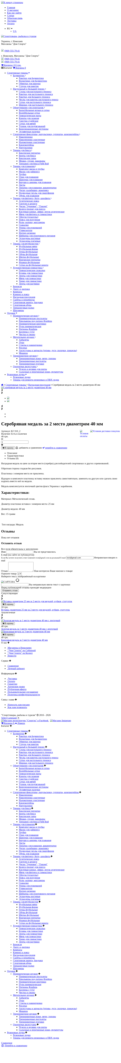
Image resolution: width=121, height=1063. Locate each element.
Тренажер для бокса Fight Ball (34, 163)
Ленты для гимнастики (30, 275)
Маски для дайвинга (29, 171)
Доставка (11, 21)
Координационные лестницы (33, 129)
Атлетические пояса (29, 201)
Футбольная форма (28, 249)
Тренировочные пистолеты (32, 361)
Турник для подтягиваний (32, 126)
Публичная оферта (16, 689)
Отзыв (4, 571)
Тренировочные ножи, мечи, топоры (37, 358)
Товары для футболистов (26, 243)
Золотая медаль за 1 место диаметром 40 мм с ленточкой (29, 629)
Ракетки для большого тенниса (34, 97)
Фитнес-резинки (27, 233)
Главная (11, 7)
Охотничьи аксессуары (25, 366)
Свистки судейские (28, 121)
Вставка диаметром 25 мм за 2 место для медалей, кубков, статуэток (35, 610)
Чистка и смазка (27, 334)
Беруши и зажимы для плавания (35, 182)
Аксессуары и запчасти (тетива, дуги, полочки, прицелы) (48, 350)
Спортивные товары (17, 73)
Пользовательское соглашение (22, 692)
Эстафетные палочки (29, 131)
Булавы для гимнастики (31, 273)
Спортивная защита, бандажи (28, 302)
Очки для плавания (28, 177)
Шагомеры (18, 310)
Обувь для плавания (29, 195)
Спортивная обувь (22, 305)
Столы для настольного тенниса (35, 91)
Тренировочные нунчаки (31, 364)
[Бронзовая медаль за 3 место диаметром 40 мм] (25, 631)
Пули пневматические (30, 326)
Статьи (10, 15)
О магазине (13, 10)
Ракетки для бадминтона (31, 78)
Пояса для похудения (29, 219)
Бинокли (17, 286)
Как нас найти (14, 13)
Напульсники (25, 147)
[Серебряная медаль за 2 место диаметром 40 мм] (26, 387)
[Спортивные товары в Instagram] (60, 720)
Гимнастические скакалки (32, 270)
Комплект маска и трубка (31, 169)
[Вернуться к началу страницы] (12, 2)
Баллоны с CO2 (27, 332)
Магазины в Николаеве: (19, 647)
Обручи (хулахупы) (28, 217)
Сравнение (13, 666)
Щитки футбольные (29, 257)
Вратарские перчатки (29, 259)
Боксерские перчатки (29, 153)
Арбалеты (24, 340)
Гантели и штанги (28, 203)
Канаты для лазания (29, 118)
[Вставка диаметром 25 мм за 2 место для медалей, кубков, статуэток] (36, 601)
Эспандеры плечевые (29, 241)
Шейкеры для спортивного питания (37, 235)
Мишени (23, 353)
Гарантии (12, 684)
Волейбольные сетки (29, 113)
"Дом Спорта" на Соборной (21, 650)
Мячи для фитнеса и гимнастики (35, 214)
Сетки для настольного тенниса (35, 102)
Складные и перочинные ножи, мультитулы (41, 372)
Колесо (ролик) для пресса (32, 209)
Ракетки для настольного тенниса (36, 94)
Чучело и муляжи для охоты (33, 369)
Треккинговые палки (23, 307)
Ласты (22, 185)
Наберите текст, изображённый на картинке (23, 576)
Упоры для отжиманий (30, 227)
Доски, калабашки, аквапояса (34, 190)
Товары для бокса (22, 150)
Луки (21, 342)
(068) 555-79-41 (12, 59)
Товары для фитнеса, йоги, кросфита (32, 198)
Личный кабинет (16, 668)
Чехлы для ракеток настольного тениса (38, 99)
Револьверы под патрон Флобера (35, 321)
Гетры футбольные (28, 251)
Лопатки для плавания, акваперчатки (38, 187)
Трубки (22, 174)
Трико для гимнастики (30, 281)
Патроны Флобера (28, 329)
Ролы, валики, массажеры (32, 222)
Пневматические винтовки (32, 324)
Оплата (10, 23)
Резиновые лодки (16, 374)
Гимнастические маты (30, 115)
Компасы (17, 291)
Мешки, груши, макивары (32, 161)
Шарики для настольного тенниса (36, 105)
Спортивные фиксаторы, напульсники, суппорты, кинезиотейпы (46, 134)
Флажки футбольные (29, 262)
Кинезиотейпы (26, 145)
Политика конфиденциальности (23, 694)
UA (15, 31)
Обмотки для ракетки (30, 83)
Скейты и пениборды (24, 299)
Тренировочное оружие (25, 356)
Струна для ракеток (29, 86)
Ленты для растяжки (29, 283)
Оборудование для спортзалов (28, 107)
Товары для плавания (24, 166)
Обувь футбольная (28, 254)
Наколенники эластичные (32, 139)
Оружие (11, 313)
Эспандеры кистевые (29, 238)
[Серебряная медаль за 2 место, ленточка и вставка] (8, 401)
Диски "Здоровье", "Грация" (33, 206)
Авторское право (16, 686)
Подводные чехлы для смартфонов (36, 193)
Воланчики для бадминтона (33, 81)
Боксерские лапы (27, 158)
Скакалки (24, 225)
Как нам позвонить (17, 707)
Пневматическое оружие (25, 315)
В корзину (9, 448)
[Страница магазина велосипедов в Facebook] (25, 720)
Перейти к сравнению (15, 1045)
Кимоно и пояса (21, 294)
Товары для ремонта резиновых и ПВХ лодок (36, 380)
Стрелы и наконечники (30, 345)
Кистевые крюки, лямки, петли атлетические (41, 211)
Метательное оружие (24, 337)
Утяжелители (25, 230)
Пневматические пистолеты (33, 318)
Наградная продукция (24, 297)
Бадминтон (19, 75)
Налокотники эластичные (32, 142)
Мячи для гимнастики (30, 278)
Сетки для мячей (27, 123)
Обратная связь (14, 18)
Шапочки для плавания (30, 179)
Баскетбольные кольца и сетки (34, 110)
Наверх (21, 723)
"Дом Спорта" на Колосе (20, 653)
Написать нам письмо (18, 704)
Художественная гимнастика (28, 267)
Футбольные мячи (28, 246)
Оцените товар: (9, 573)
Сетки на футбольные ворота (33, 265)
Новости (11, 655)
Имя (3, 552)
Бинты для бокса (27, 155)
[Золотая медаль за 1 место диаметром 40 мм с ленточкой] (30, 620)
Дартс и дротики (21, 289)
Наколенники (26, 137)
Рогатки (23, 348)
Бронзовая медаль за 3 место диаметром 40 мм (24, 640)
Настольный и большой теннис (29, 89)
